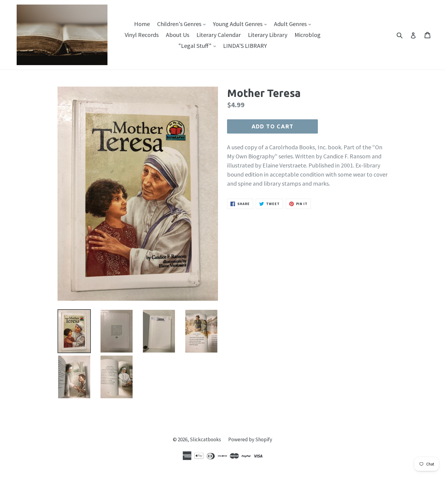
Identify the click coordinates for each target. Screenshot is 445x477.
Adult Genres (294, 24)
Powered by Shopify (250, 439)
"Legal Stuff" (198, 45)
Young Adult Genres (241, 24)
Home (142, 24)
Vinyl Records (142, 34)
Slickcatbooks (205, 439)
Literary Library (267, 34)
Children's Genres (183, 24)
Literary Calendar (218, 34)
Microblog (308, 34)
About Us (177, 34)
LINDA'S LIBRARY (245, 45)
